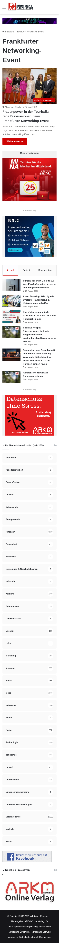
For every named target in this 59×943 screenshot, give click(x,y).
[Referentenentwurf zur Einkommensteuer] (11, 377)
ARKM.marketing (29, 211)
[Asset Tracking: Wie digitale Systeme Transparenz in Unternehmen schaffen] (11, 301)
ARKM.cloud (44, 926)
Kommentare (45, 270)
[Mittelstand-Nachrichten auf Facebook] (27, 861)
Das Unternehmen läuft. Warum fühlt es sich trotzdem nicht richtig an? (39, 315)
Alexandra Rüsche (13, 107)
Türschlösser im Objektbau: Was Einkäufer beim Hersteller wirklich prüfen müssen (39, 284)
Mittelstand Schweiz (41, 932)
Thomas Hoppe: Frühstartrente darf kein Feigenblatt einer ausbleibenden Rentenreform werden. (39, 334)
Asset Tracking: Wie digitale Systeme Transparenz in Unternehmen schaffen (38, 299)
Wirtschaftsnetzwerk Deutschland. (35, 937)
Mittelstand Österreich (19, 932)
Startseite (9, 31)
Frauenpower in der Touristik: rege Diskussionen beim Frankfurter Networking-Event (25, 116)
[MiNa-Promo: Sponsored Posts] (29, 21)
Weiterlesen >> (15, 141)
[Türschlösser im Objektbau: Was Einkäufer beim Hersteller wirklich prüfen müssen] (11, 285)
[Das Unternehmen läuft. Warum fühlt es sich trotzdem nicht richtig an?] (11, 316)
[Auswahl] (4, 8)
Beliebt (26, 270)
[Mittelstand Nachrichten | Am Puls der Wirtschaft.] (20, 7)
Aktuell (10, 270)
